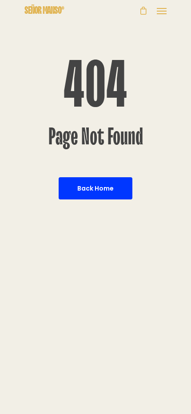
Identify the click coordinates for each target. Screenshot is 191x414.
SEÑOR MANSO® (44, 10)
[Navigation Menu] (162, 10)
